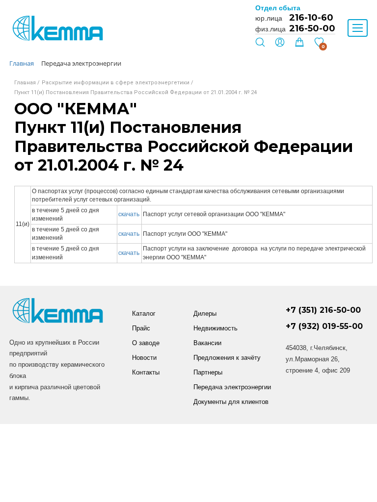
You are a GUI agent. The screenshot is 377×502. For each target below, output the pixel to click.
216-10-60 (311, 17)
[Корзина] (299, 45)
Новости (144, 357)
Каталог (144, 313)
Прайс (141, 328)
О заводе (146, 343)
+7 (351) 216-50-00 (323, 310)
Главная (25, 82)
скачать (128, 214)
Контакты (146, 372)
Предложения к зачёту (227, 357)
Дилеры (204, 313)
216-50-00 (312, 28)
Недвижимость (215, 328)
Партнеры (207, 372)
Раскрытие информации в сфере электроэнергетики (115, 82)
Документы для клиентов (231, 401)
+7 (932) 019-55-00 (324, 326)
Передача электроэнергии (232, 387)
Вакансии (207, 343)
